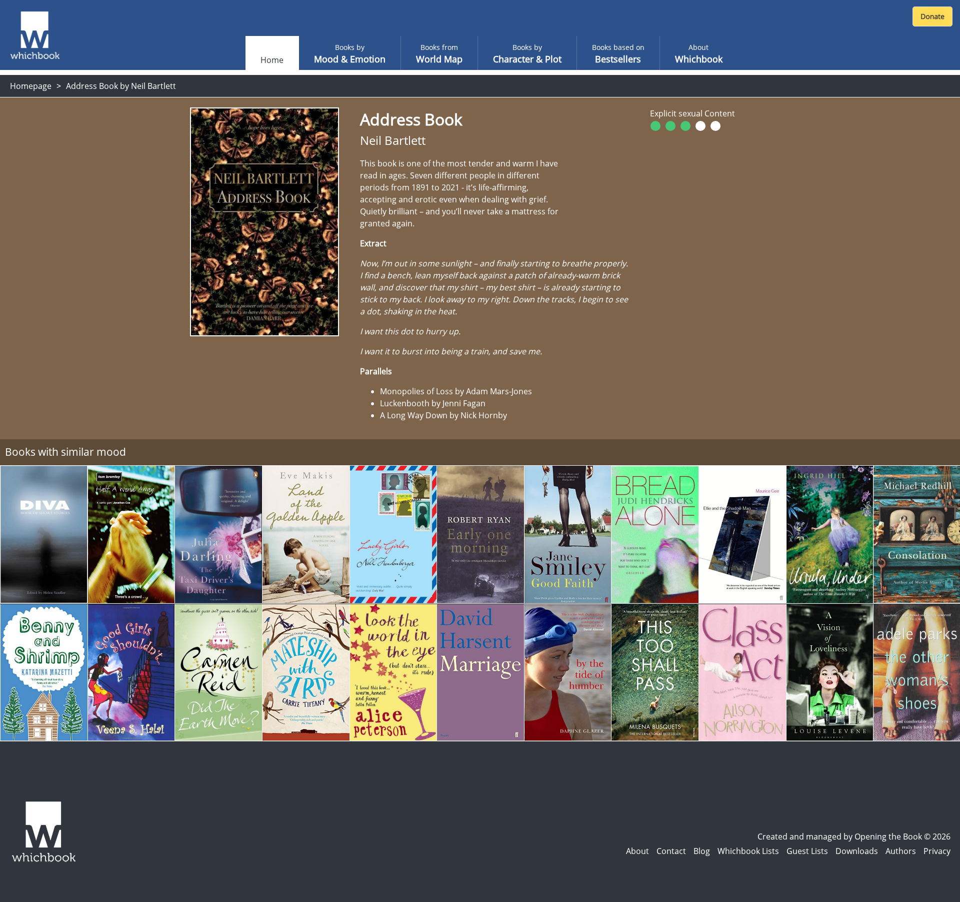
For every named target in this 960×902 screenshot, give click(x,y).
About (637, 851)
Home (272, 59)
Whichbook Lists (748, 851)
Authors (901, 851)
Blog (702, 851)
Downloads (857, 851)
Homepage (31, 85)
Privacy (937, 851)
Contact (671, 851)
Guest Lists (807, 851)
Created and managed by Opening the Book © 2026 (854, 836)
